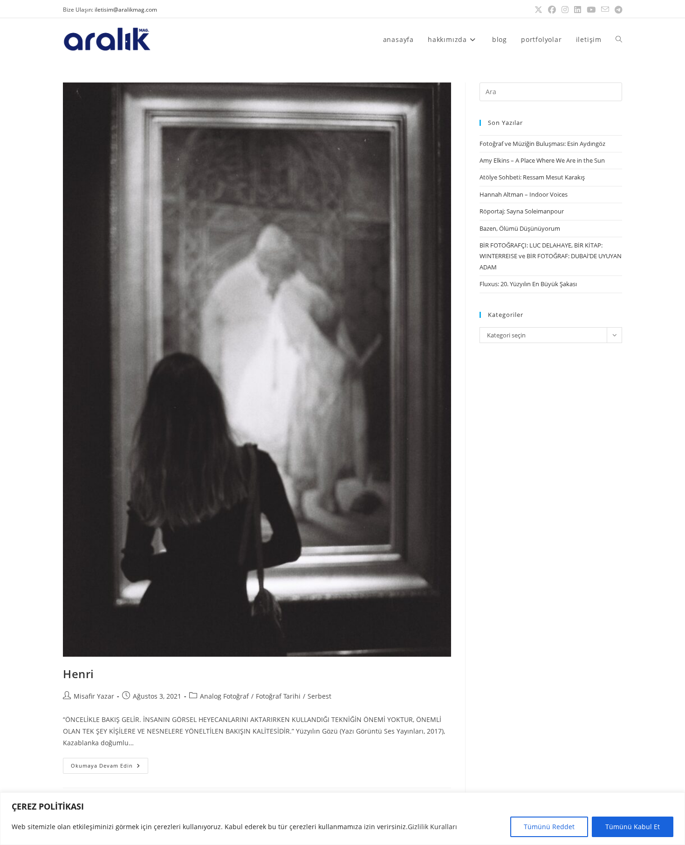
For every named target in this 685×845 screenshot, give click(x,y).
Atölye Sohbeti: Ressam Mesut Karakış (532, 177)
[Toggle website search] (619, 39)
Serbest (319, 696)
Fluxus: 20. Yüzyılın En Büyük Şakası (528, 284)
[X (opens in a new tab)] (538, 9)
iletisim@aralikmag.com (126, 10)
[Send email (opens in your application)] (605, 9)
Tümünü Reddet (549, 826)
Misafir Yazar (94, 696)
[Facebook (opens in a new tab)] (552, 9)
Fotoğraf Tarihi (278, 696)
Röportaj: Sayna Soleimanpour (522, 211)
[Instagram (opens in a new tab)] (565, 9)
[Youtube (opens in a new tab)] (591, 9)
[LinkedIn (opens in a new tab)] (577, 9)
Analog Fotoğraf (224, 696)
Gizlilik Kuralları (432, 826)
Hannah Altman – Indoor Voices (524, 194)
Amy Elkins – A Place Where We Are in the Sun (542, 160)
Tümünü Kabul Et (632, 826)
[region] (342, 818)
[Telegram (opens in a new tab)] (617, 9)
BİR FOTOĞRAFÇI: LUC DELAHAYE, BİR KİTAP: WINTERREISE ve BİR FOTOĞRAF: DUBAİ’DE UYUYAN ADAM (551, 256)
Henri (78, 673)
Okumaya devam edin (109, 763)
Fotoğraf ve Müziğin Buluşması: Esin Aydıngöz (542, 143)
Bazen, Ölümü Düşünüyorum (520, 228)
